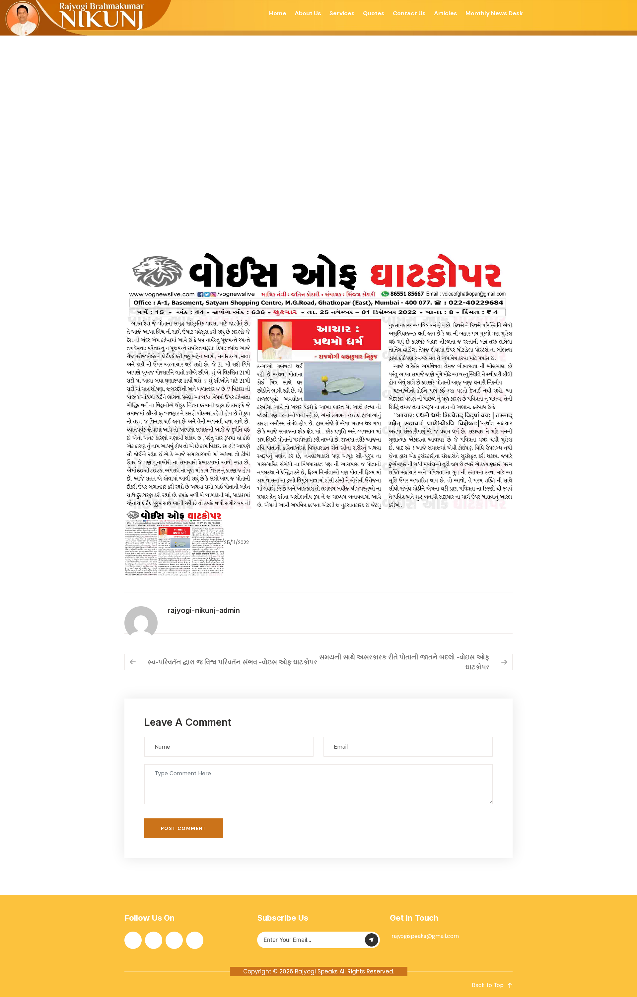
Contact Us (409, 13)
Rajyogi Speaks (316, 971)
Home (277, 13)
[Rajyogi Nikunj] (86, 18)
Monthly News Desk (494, 13)
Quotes (374, 13)
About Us (308, 13)
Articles (445, 13)
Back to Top (488, 985)
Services (342, 13)
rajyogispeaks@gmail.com (425, 936)
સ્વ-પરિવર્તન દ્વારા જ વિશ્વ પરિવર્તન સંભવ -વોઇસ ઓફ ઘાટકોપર (232, 662)
